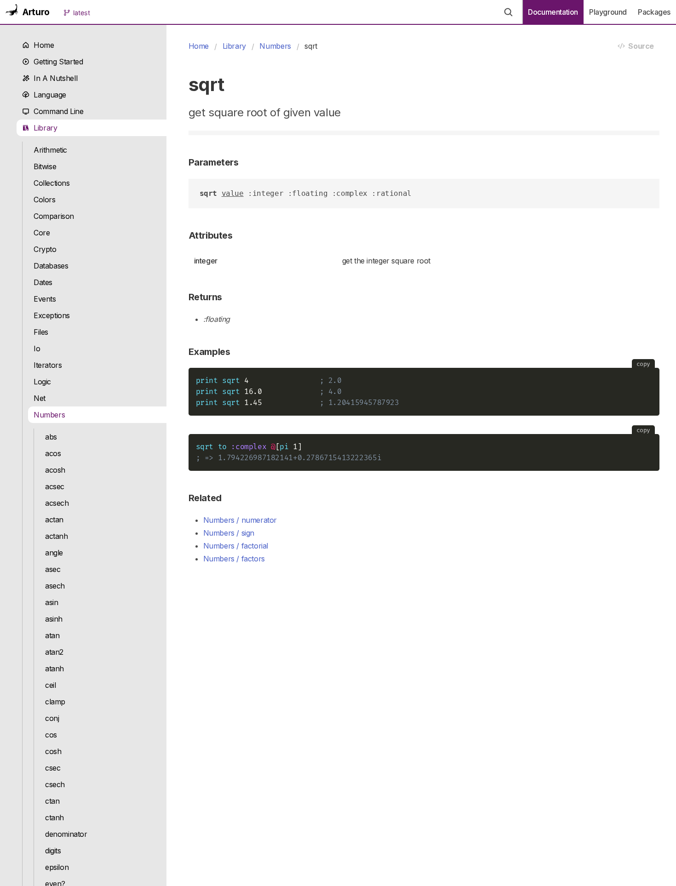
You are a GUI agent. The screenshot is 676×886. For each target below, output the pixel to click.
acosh (55, 469)
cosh (53, 751)
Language (47, 94)
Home (41, 45)
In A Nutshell (53, 78)
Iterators (48, 365)
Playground (608, 12)
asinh (54, 618)
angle (54, 552)
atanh (54, 668)
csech (55, 784)
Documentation (553, 12)
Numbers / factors (234, 558)
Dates (43, 282)
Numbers (49, 414)
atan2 (54, 652)
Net (40, 398)
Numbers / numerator (240, 520)
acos (53, 453)
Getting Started (56, 61)
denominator (66, 834)
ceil (50, 685)
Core (42, 232)
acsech (57, 503)
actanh (56, 536)
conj (52, 718)
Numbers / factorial (236, 545)
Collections (52, 183)
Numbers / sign (229, 532)
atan (52, 635)
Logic (42, 381)
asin (51, 602)
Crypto (45, 249)
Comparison (54, 216)
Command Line (56, 111)
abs (51, 436)
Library (43, 127)
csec (52, 767)
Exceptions (52, 315)
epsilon (57, 867)
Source (639, 46)
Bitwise (45, 166)
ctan (52, 801)
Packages (654, 12)
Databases (51, 265)
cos (51, 734)
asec (52, 569)
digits (53, 850)
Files (41, 332)
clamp (55, 701)
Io (37, 348)
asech (55, 585)
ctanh (54, 817)
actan (54, 519)
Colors (45, 199)
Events (45, 298)
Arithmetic (50, 149)
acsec (54, 486)
